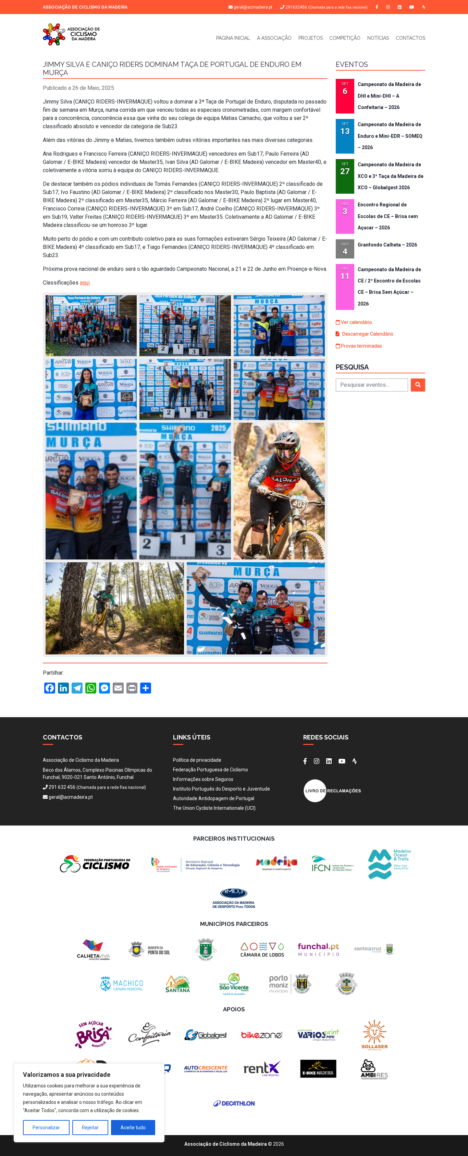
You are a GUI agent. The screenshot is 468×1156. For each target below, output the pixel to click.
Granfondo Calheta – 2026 (387, 245)
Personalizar (46, 1127)
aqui (85, 282)
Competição (344, 38)
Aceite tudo (133, 1127)
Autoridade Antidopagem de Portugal (213, 798)
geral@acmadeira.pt (253, 7)
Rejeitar (90, 1127)
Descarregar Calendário (367, 334)
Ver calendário (356, 322)
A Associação (274, 38)
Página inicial (233, 38)
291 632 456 (62, 787)
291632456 (326, 7)
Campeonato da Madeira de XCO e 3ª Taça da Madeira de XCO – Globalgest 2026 (390, 176)
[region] (89, 1102)
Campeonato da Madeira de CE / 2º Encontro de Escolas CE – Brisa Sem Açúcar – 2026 (389, 286)
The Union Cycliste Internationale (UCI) (214, 808)
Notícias (378, 38)
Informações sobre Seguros (203, 779)
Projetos (310, 38)
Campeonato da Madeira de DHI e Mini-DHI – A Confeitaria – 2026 (389, 96)
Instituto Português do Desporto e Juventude (221, 789)
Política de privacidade (197, 760)
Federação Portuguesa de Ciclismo (210, 769)
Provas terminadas (361, 346)
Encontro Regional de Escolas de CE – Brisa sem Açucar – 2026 (388, 216)
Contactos (410, 38)
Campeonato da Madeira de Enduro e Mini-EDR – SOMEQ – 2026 (390, 136)
